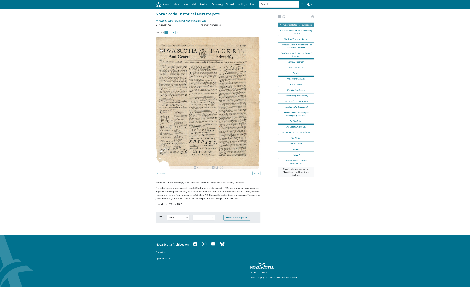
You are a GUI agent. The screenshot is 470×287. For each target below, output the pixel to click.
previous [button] (162, 173)
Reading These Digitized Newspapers (296, 162)
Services (204, 4)
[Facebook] (195, 244)
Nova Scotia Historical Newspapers (296, 25)
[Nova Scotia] (262, 266)
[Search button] (302, 4)
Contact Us (161, 252)
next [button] (256, 173)
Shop (252, 4)
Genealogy (217, 4)
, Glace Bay (296, 126)
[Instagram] (204, 244)
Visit (194, 4)
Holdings (242, 4)
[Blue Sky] (222, 244)
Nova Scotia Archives (175, 4)
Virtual (230, 4)
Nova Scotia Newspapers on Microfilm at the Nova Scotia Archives (296, 172)
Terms (264, 271)
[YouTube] (213, 244)
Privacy (253, 271)
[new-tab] (279, 17)
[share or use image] (283, 17)
